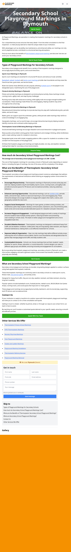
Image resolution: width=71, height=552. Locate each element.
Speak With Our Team (35, 316)
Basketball (5, 80)
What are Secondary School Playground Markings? (20, 416)
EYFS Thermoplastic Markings (14, 330)
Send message (30, 396)
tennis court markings (30, 80)
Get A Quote (35, 259)
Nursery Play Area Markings (14, 334)
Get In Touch (35, 29)
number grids (54, 194)
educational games (17, 275)
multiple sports (46, 86)
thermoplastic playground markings (38, 54)
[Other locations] (63, 4)
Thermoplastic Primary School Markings (18, 325)
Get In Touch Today (35, 60)
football (17, 80)
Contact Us (7, 419)
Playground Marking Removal (14, 358)
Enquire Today (35, 150)
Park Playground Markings (13, 339)
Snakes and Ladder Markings (14, 344)
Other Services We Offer (11, 422)
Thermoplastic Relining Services (15, 353)
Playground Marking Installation (15, 348)
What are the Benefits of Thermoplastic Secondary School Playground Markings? (29, 413)
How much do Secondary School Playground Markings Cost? (23, 410)
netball (12, 80)
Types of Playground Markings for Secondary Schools (21, 407)
